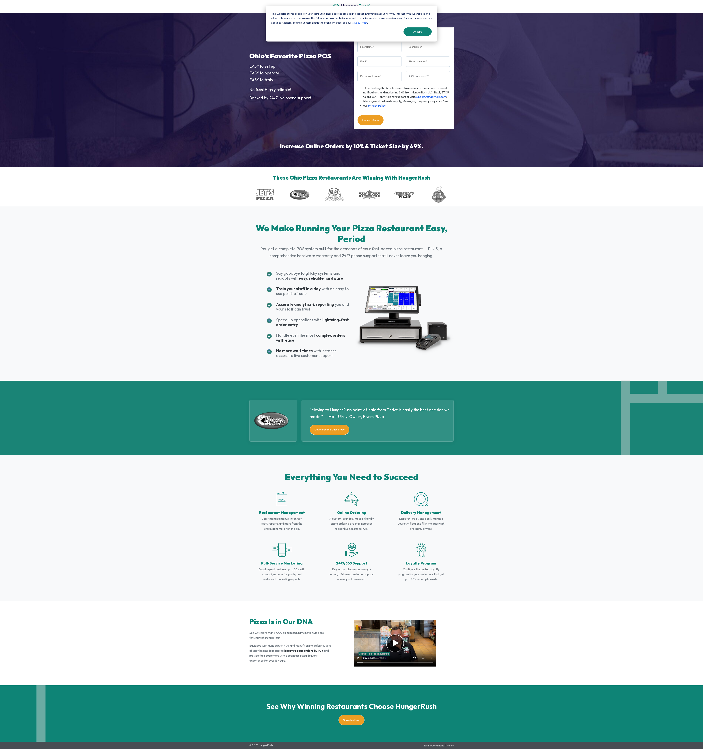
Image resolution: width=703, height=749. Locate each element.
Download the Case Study (330, 429)
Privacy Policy (359, 22)
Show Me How (351, 720)
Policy (450, 745)
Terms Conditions (434, 745)
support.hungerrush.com (430, 97)
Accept (417, 31)
